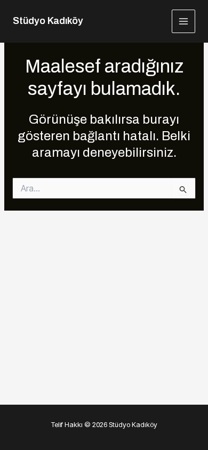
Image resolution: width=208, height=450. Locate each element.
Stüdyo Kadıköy (48, 20)
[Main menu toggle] (184, 22)
